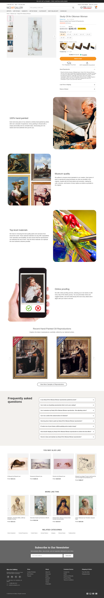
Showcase (63, 11)
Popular (29, 576)
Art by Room (33, 11)
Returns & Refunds (68, 576)
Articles (47, 580)
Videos (47, 582)
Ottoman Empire (62, 533)
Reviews (47, 578)
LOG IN (95, 4)
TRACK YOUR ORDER (83, 4)
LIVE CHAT (22, 4)
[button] (15, 36)
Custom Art (42, 11)
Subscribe (68, 555)
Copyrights (48, 584)
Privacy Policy (67, 578)
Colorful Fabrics (34, 533)
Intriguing (53, 533)
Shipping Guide (86, 574)
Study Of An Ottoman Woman (24, 13)
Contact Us (66, 572)
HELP (16, 4)
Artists (9, 11)
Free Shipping (86, 7)
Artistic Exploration (11, 533)
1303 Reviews (68, 23)
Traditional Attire (72, 533)
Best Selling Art (53, 11)
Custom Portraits (31, 572)
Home (8, 13)
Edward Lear (13, 13)
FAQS (65, 574)
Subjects (24, 11)
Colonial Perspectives (23, 533)
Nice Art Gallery (17, 8)
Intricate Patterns (44, 533)
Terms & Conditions (69, 580)
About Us (47, 572)
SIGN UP (91, 4)
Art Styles (16, 11)
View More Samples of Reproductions (52, 384)
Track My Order (86, 572)
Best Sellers (30, 574)
